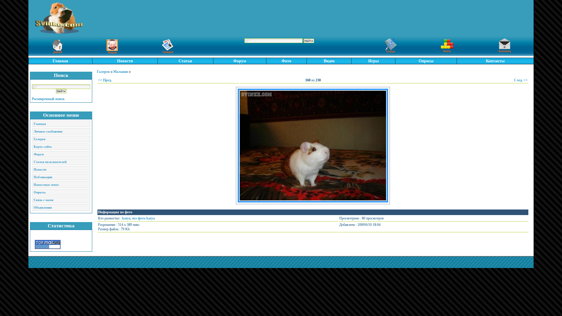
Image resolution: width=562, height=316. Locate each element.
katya (126, 218)
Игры (373, 61)
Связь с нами (43, 200)
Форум (239, 61)
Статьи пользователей (50, 162)
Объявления (43, 207)
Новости (125, 61)
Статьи (185, 61)
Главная (60, 61)
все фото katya (143, 218)
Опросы (426, 61)
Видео (329, 61)
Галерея (39, 139)
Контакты (495, 61)
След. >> (521, 80)
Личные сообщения (48, 131)
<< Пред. (105, 80)
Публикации (43, 177)
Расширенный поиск (48, 99)
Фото (286, 61)
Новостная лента (46, 184)
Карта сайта (43, 146)
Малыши (120, 72)
